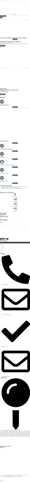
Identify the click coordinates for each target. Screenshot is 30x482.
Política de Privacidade (3, 474)
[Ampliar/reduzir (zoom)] (0, 480)
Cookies (28, 474)
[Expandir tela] (2, 480)
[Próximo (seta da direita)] (2, 481)
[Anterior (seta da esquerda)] (0, 481)
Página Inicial (2, 242)
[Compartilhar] (3, 480)
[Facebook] (1, 239)
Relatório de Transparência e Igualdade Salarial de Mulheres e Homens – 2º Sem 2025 (15, 475)
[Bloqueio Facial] (2, 178)
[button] (15, 14)
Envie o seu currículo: (5, 346)
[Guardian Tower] (2, 170)
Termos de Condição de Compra (22, 474)
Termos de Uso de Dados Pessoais (12, 474)
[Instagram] (5, 239)
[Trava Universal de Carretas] (2, 162)
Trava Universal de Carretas (7, 165)
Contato (2, 250)
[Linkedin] (3, 239)
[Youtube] (7, 239)
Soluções (2, 245)
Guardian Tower (4, 173)
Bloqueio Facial (4, 181)
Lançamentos (2, 247)
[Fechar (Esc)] (5, 480)
